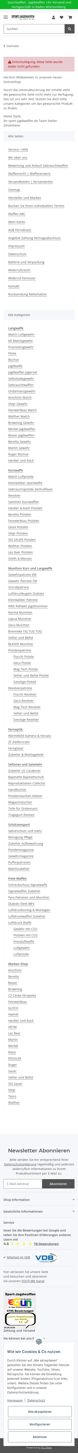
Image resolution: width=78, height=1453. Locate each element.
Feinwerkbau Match (22, 410)
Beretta (13, 976)
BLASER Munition (20, 644)
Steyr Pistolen (18, 533)
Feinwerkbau (17, 1002)
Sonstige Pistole (24, 682)
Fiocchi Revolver (25, 694)
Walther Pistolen (20, 546)
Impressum (16, 246)
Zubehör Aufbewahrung (25, 843)
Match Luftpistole (21, 476)
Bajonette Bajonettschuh (26, 777)
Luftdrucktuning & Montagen (29, 910)
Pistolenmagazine (21, 850)
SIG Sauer (15, 1084)
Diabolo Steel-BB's (21, 904)
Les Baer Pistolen (20, 552)
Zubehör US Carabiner (24, 771)
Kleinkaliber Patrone (23, 600)
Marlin (13, 1039)
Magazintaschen (20, 802)
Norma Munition (20, 612)
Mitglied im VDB (18, 1257)
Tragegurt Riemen (21, 815)
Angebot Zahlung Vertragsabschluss (34, 238)
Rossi (12, 1052)
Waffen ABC (16, 214)
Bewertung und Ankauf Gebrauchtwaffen (38, 165)
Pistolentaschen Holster (25, 796)
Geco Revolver (23, 701)
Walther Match (19, 416)
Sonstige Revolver (26, 719)
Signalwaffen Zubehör (24, 891)
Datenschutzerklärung (20, 1164)
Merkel (13, 1046)
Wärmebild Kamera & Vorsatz (29, 736)
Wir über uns (17, 157)
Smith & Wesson (20, 558)
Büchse (13, 360)
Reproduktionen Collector (26, 783)
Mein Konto (16, 222)
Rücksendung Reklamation (27, 294)
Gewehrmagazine (21, 856)
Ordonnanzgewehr (22, 391)
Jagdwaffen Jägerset (22, 372)
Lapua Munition (19, 619)
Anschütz (15, 970)
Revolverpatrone (20, 688)
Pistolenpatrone (19, 650)
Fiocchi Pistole (23, 656)
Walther (14, 1102)
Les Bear (14, 1033)
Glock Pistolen (18, 527)
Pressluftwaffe (23, 941)
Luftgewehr (21, 948)
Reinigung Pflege (20, 837)
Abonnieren (58, 1184)
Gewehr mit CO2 (25, 929)
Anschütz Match (20, 397)
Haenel (13, 1014)
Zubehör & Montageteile (26, 754)
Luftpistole (21, 954)
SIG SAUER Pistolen (22, 540)
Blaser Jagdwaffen (21, 435)
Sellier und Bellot (20, 638)
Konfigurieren (40, 1424)
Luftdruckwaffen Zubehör (26, 916)
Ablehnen (40, 1437)
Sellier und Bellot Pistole (31, 675)
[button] (53, 17)
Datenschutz (17, 254)
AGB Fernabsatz (19, 230)
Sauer (12, 1071)
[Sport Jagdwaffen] (23, 17)
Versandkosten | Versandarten (30, 182)
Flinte (12, 353)
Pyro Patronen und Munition (28, 897)
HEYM (12, 1027)
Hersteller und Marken (24, 198)
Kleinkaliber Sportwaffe (25, 483)
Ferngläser (16, 748)
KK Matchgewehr (20, 341)
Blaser (12, 983)
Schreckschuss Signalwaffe (27, 885)
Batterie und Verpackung (26, 262)
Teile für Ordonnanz (23, 808)
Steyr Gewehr (18, 404)
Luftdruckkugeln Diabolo (26, 593)
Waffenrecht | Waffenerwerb (29, 173)
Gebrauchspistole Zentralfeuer (30, 489)
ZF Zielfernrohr (19, 742)
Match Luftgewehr (21, 334)
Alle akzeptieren (40, 1411)
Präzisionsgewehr (21, 347)
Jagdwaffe (15, 366)
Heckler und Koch (21, 460)
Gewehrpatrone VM (22, 575)
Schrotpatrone (18, 587)
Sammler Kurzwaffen (23, 502)
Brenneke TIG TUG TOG (25, 631)
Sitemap (14, 190)
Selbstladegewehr (21, 378)
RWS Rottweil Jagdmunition (28, 606)
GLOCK (13, 1008)
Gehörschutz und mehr (25, 831)
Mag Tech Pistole (25, 669)
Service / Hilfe (18, 149)
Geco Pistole (22, 663)
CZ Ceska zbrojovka (22, 995)
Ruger (12, 1065)
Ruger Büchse (18, 454)
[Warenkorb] (70, 17)
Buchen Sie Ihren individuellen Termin (36, 206)
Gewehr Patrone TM (22, 581)
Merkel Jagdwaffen (21, 429)
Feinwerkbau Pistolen (23, 521)
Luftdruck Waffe (19, 922)
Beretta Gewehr (19, 441)
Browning (15, 989)
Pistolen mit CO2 (25, 935)
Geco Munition (18, 625)
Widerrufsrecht (19, 270)
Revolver (14, 495)
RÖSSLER (14, 1058)
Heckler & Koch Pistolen (25, 508)
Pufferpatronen (19, 862)
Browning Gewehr (21, 423)
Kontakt (13, 286)
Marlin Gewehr (19, 448)
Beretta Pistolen (19, 514)
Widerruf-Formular (22, 278)
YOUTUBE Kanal (32, 1281)
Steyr (12, 1090)
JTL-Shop (46, 1447)
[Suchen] (70, 28)
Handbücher (17, 789)
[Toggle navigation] (5, 15)
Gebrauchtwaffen (21, 385)
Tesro (12, 1096)
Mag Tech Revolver (27, 707)
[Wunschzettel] (61, 17)
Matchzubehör (18, 869)
